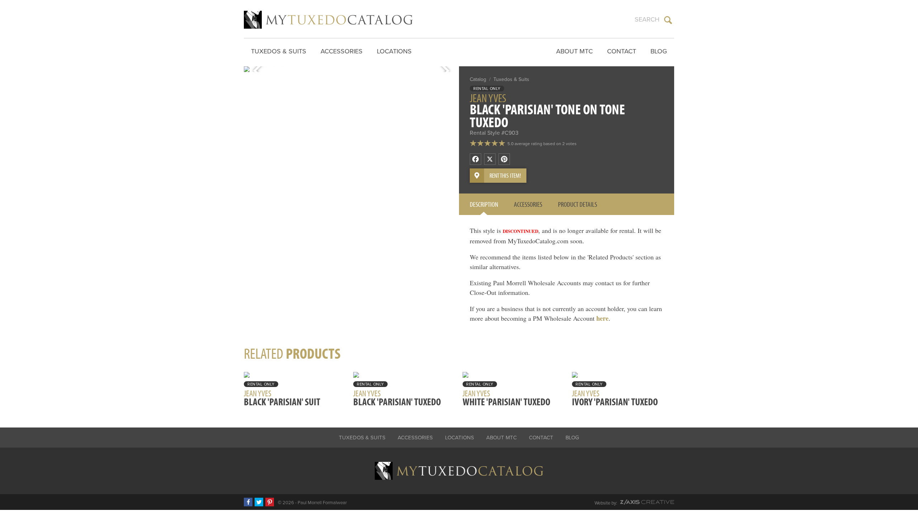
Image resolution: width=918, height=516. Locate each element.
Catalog (478, 79)
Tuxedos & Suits (278, 51)
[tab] (484, 204)
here (602, 318)
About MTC (574, 51)
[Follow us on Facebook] (248, 502)
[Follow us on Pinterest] (269, 502)
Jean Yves (488, 98)
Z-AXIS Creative (647, 502)
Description (484, 204)
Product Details (577, 204)
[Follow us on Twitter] (259, 502)
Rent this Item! (505, 175)
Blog (658, 51)
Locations (394, 51)
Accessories (342, 51)
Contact (621, 51)
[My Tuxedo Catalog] (328, 20)
